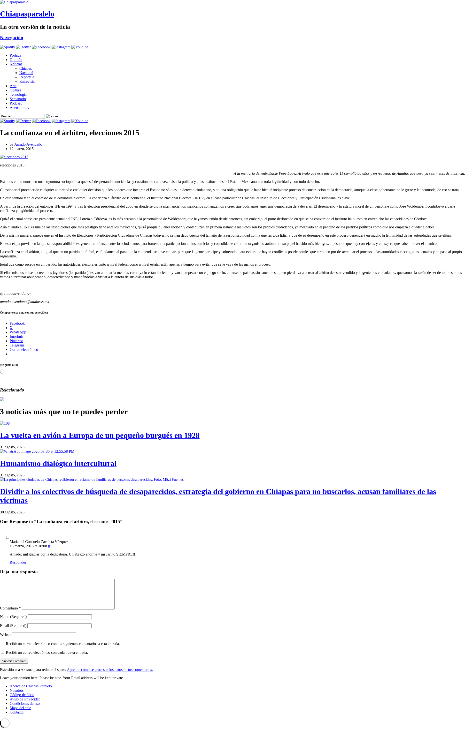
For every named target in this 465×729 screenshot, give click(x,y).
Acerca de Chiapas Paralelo (31, 686)
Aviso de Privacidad (25, 699)
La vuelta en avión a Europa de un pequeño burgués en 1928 (100, 435)
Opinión (16, 60)
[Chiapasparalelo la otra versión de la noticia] (232, 2)
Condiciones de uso (25, 703)
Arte (13, 86)
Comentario (10, 608)
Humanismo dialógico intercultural (58, 463)
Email (13, 626)
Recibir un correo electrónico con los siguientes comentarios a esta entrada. (63, 644)
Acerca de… (19, 107)
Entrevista (27, 81)
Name (13, 617)
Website (6, 634)
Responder (18, 562)
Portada (15, 55)
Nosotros (16, 690)
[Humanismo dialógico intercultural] (37, 451)
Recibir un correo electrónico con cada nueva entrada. (47, 652)
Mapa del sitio (20, 708)
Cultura (15, 90)
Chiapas (25, 68)
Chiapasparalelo (27, 13)
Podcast (16, 103)
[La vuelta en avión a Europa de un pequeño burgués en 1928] (5, 423)
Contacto (16, 712)
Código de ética (22, 695)
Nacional (26, 73)
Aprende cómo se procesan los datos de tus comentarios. (110, 670)
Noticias (16, 64)
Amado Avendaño (28, 144)
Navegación (11, 37)
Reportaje (26, 77)
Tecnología (18, 94)
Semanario (18, 99)
